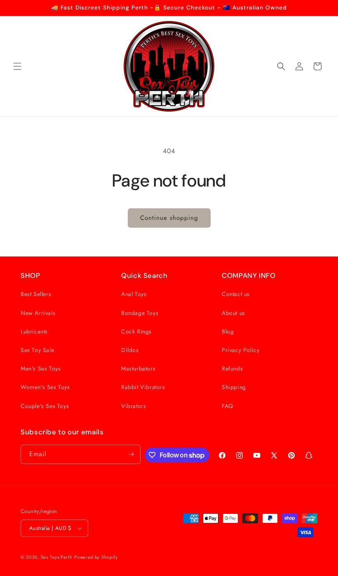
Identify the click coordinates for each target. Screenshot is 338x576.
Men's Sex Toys (41, 368)
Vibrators (133, 406)
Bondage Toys (139, 313)
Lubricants (34, 331)
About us (233, 313)
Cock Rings (136, 331)
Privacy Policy (240, 350)
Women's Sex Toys (45, 387)
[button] (17, 66)
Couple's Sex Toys (45, 406)
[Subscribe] (131, 454)
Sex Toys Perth (57, 557)
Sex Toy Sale (37, 350)
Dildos (130, 350)
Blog (228, 331)
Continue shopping (169, 217)
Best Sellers (36, 294)
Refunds (232, 368)
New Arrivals (38, 313)
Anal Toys (133, 294)
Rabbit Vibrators (143, 387)
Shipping (234, 387)
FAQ (227, 406)
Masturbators (138, 368)
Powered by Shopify (96, 557)
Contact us (236, 294)
